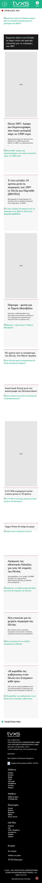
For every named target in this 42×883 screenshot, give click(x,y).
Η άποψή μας (12, 799)
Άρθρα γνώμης (13, 797)
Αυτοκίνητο (12, 832)
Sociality (27, 879)
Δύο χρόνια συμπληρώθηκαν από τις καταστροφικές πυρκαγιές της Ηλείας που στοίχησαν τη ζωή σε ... (21, 688)
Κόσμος (10, 775)
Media (10, 777)
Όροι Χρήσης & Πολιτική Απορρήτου (21, 758)
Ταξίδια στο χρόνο (14, 855)
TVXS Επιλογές (15, 860)
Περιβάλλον (12, 783)
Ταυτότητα (11, 754)
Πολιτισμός (13, 805)
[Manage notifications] (37, 878)
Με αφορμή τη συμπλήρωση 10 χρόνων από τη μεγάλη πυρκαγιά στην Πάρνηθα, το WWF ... (20, 201)
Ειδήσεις (12, 770)
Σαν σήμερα (12, 851)
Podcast (11, 788)
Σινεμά (10, 808)
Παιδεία (10, 834)
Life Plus (12, 823)
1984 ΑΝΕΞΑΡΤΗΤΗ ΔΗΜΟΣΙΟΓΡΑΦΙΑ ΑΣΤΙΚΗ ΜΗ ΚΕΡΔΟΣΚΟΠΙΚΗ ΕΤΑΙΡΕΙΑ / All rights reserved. (21, 873)
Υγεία (10, 779)
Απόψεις (12, 794)
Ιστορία (11, 846)
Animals (11, 826)
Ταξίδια (10, 836)
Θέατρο (10, 810)
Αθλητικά (11, 781)
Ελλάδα (10, 773)
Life (9, 828)
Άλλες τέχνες (12, 817)
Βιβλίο (10, 814)
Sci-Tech (11, 785)
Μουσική (11, 812)
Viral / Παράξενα (14, 830)
